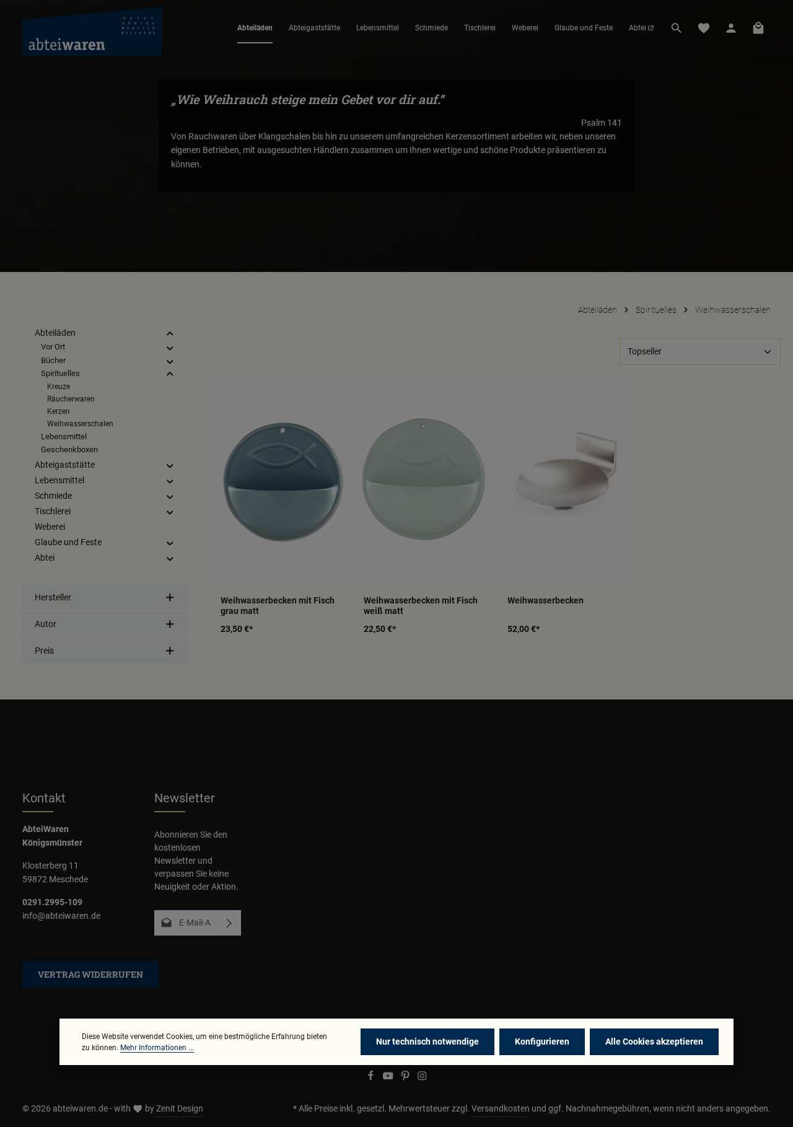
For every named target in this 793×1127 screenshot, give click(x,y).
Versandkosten (500, 1108)
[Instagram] (422, 1078)
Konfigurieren (542, 1041)
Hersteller (53, 597)
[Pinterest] (406, 1078)
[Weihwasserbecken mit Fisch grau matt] (281, 480)
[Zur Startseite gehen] (92, 28)
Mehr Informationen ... (157, 1047)
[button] (170, 333)
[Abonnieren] (229, 923)
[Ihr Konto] (731, 27)
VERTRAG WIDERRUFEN (90, 974)
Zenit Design (179, 1108)
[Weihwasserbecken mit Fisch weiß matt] (424, 480)
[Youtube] (389, 1078)
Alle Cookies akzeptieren (654, 1041)
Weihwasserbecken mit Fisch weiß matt (421, 605)
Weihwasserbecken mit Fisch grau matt (278, 605)
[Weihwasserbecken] (567, 480)
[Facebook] (372, 1078)
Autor (45, 624)
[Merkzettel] (703, 27)
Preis (44, 651)
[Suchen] (676, 27)
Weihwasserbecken (545, 600)
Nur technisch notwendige (427, 1041)
